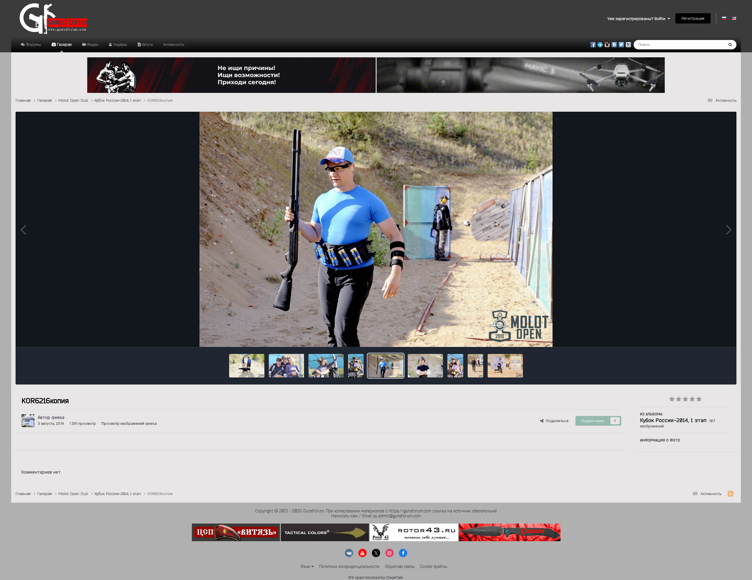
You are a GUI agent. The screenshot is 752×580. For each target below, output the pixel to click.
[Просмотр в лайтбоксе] (376, 229)
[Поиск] (730, 44)
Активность (173, 44)
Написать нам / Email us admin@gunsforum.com (376, 516)
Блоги (147, 44)
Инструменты (711, 336)
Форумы (33, 44)
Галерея (64, 44)
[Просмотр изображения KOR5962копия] (505, 365)
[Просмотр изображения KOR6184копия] (326, 365)
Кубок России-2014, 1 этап (673, 420)
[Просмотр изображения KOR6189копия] (356, 365)
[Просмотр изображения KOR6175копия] (286, 365)
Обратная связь (399, 566)
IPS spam (356, 577)
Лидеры (119, 44)
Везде (710, 44)
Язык (306, 566)
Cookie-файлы (433, 566)
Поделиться (555, 420)
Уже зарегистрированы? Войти (637, 18)
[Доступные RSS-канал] (730, 494)
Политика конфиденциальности (349, 566)
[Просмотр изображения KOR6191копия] (455, 365)
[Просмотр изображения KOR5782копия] (475, 365)
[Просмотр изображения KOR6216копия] (385, 365)
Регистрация (693, 18)
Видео (92, 44)
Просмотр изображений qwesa (129, 423)
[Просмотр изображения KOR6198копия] (246, 365)
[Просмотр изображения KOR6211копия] (425, 365)
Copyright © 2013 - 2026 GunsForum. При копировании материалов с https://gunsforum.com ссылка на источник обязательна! (376, 511)
